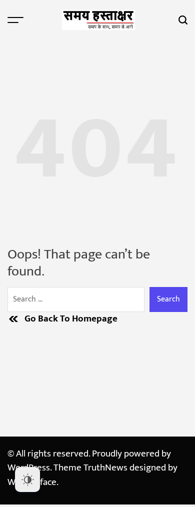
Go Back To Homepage (71, 319)
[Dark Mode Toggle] (27, 479)
